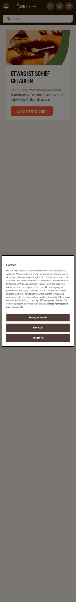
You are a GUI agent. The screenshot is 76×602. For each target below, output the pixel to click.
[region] (38, 301)
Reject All (38, 327)
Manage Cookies (38, 317)
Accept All (38, 337)
